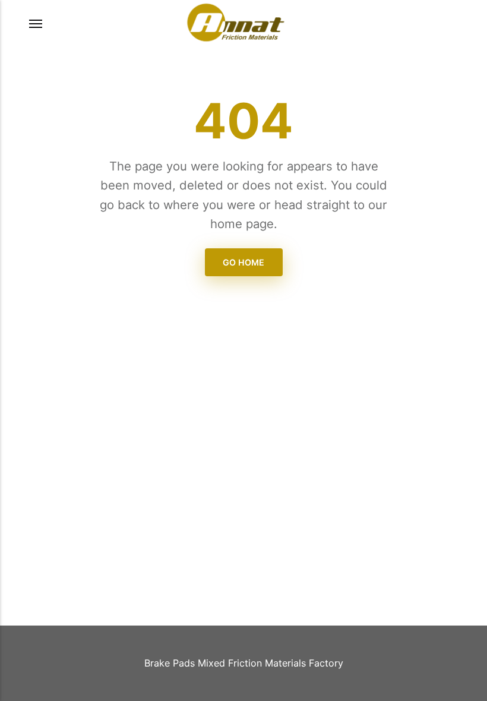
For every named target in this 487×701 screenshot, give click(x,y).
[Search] (443, 24)
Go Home (243, 262)
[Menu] (36, 24)
